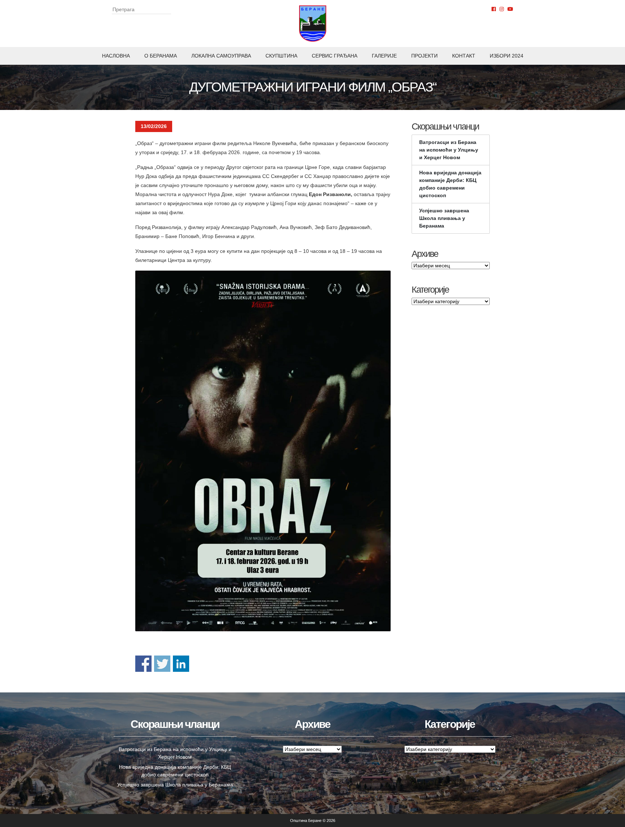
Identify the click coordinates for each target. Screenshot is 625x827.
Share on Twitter (162, 664)
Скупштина (281, 56)
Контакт (463, 56)
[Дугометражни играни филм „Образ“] (263, 451)
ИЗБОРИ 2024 (506, 56)
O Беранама (160, 56)
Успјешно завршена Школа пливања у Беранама (444, 218)
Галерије (384, 56)
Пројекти (424, 56)
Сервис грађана (334, 56)
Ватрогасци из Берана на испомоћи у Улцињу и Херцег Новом (448, 149)
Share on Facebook (143, 664)
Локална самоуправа (221, 56)
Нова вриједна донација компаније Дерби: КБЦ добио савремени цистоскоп (450, 184)
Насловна (116, 56)
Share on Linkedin (181, 664)
